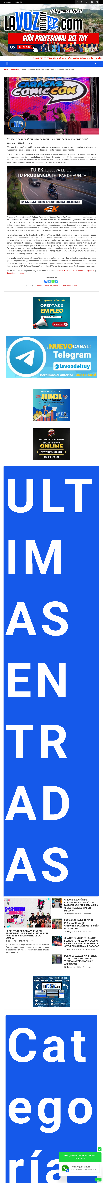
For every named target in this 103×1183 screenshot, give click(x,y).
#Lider (74, 286)
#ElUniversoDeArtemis (62, 286)
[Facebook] (45, 281)
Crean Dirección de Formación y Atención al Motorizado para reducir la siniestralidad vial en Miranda (81, 905)
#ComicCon (47, 286)
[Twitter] (49, 281)
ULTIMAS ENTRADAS (51, 680)
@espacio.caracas (64, 270)
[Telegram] (56, 281)
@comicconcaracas (15, 273)
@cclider (91, 270)
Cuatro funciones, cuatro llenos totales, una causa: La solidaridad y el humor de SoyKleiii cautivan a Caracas (81, 942)
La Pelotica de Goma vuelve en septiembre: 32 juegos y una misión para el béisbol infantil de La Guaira (27, 934)
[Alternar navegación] (7, 64)
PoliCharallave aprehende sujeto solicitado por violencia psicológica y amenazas (80, 960)
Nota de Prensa (30, 941)
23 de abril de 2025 (14, 143)
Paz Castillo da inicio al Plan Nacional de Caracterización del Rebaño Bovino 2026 (81, 924)
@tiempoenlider (79, 270)
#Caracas (38, 286)
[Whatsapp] (53, 281)
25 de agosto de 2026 (14, 941)
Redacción (27, 143)
